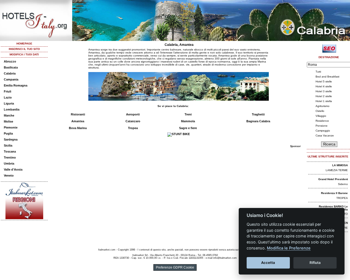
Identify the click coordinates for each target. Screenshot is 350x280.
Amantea (77, 121)
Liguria (9, 103)
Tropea (133, 128)
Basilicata (11, 67)
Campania (11, 79)
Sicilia (8, 145)
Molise (8, 121)
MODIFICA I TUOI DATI (24, 54)
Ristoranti (78, 114)
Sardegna (11, 139)
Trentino (10, 157)
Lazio (8, 97)
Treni (188, 114)
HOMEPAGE (24, 43)
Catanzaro (133, 121)
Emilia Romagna (15, 85)
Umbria (9, 163)
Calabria (10, 73)
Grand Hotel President (333, 179)
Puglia (8, 133)
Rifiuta (315, 262)
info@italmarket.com (225, 258)
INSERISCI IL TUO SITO (24, 48)
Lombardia (11, 109)
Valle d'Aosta (13, 169)
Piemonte (11, 127)
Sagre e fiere (188, 128)
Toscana (10, 151)
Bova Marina (78, 128)
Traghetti (258, 114)
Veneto (9, 175)
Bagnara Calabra (258, 121)
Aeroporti (133, 114)
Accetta (268, 262)
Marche (9, 115)
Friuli (7, 91)
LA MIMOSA (340, 165)
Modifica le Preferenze (289, 248)
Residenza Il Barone (334, 193)
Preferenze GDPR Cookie (175, 267)
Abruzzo (10, 61)
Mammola (188, 121)
